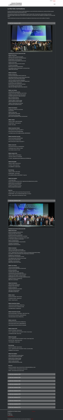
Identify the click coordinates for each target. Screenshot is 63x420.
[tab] (31, 23)
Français (54, 0)
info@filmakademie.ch (11, 416)
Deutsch (51, 0)
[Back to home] (15, 4)
